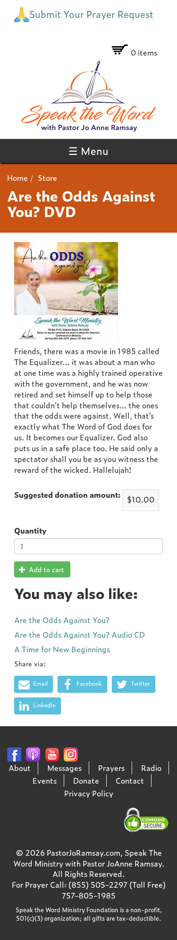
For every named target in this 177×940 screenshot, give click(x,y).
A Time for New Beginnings (62, 649)
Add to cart (45, 569)
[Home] (88, 96)
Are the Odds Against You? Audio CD (79, 634)
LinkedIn (44, 705)
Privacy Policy (88, 793)
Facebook (88, 683)
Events (45, 780)
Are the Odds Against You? (62, 619)
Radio (151, 767)
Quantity (30, 530)
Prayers (111, 767)
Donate (86, 780)
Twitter (139, 683)
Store (47, 177)
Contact (130, 780)
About (19, 767)
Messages (64, 767)
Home (17, 177)
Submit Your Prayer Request (91, 14)
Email (40, 683)
